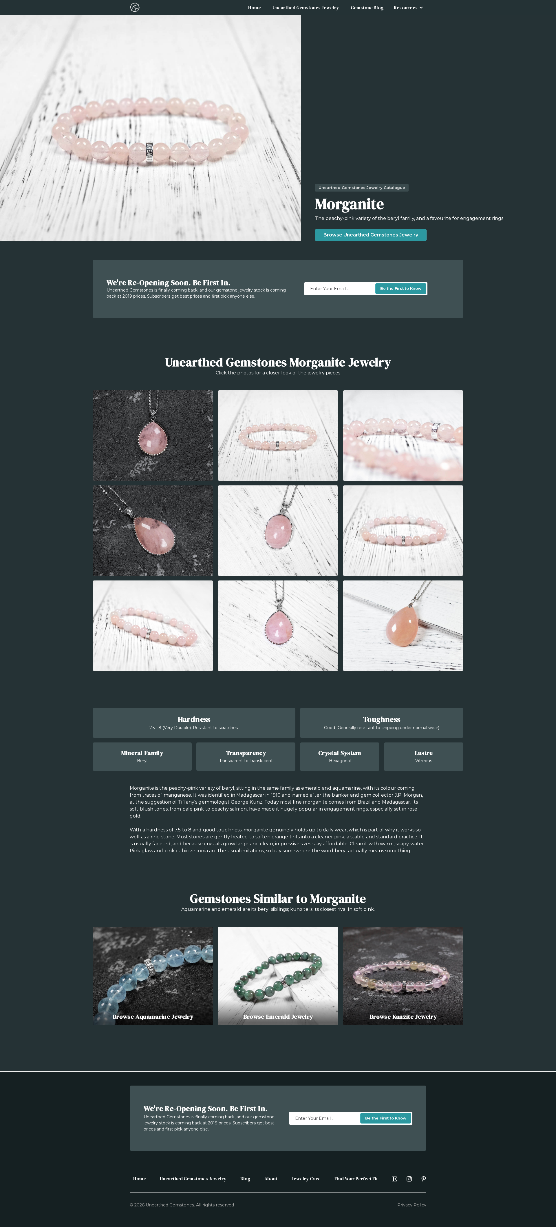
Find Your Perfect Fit (356, 1178)
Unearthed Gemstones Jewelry (305, 7)
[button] (407, 7)
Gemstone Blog (367, 7)
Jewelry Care (306, 1178)
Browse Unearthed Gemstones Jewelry (370, 235)
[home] (135, 7)
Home (254, 7)
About (270, 1178)
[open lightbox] (153, 435)
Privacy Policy (411, 1205)
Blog (245, 1178)
